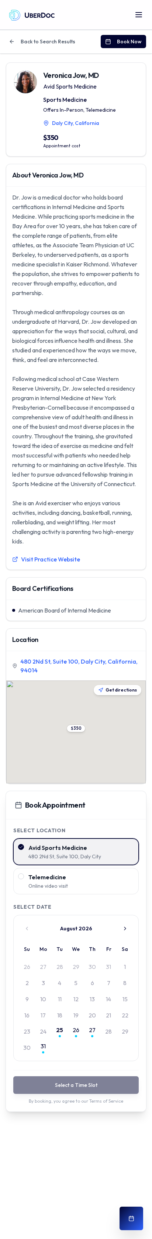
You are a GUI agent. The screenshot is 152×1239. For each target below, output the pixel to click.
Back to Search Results (48, 41)
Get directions (121, 690)
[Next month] (125, 928)
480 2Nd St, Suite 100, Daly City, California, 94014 (79, 666)
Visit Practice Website (50, 559)
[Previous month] (27, 928)
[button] (76, 728)
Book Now (129, 41)
